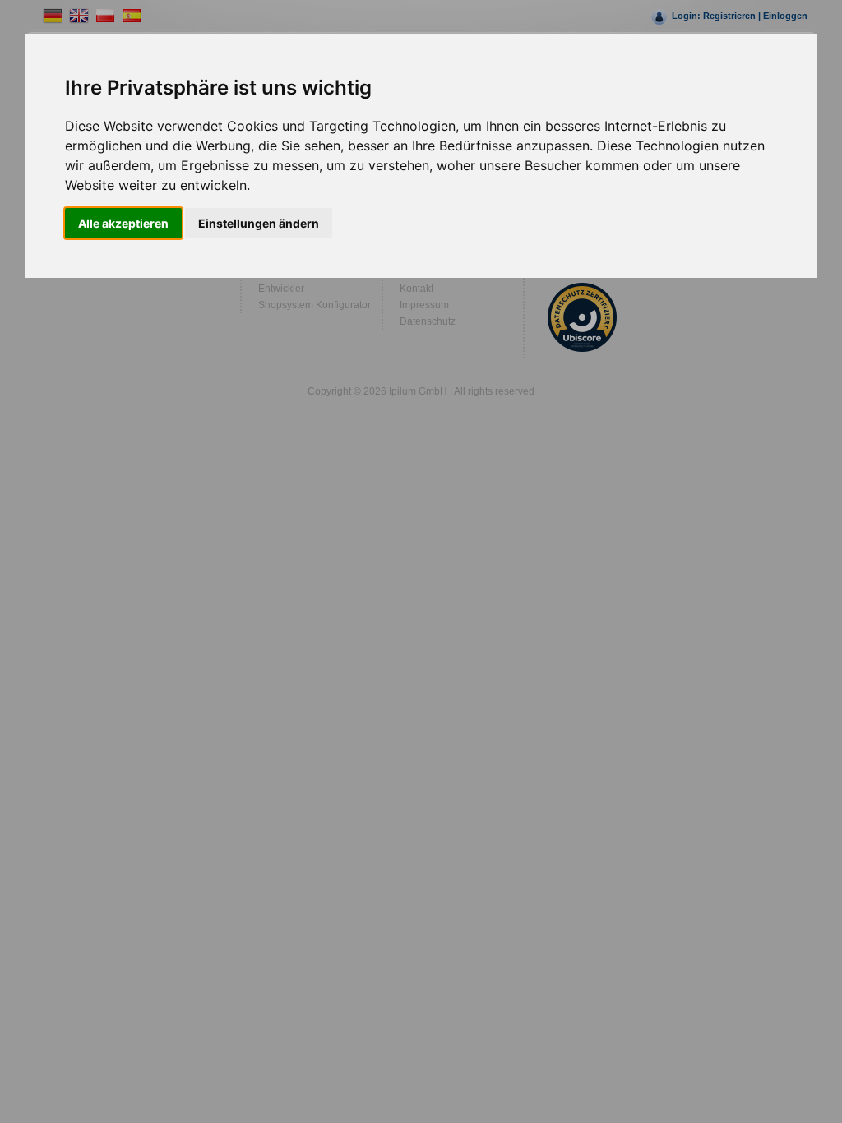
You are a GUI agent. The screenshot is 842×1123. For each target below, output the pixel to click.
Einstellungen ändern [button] (258, 223)
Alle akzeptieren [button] (123, 223)
